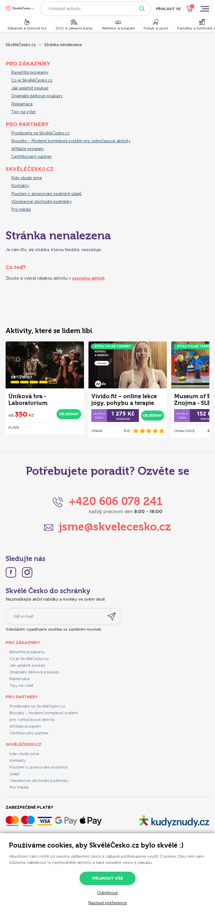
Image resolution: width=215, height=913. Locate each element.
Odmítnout (107, 893)
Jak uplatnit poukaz (29, 88)
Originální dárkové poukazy (37, 96)
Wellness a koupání (118, 28)
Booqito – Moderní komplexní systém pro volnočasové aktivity (70, 141)
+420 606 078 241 (115, 501)
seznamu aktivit (88, 278)
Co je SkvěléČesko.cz (31, 80)
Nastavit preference (107, 903)
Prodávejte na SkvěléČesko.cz (40, 133)
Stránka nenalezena (63, 45)
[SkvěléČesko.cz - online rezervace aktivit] (20, 8)
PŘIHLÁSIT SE (168, 9)
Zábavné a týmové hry (26, 28)
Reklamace (22, 104)
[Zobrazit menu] (204, 9)
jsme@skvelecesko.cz (115, 526)
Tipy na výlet (23, 112)
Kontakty (20, 185)
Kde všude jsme (26, 178)
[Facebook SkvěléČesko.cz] (11, 572)
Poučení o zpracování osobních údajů (46, 194)
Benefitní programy (29, 72)
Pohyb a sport (156, 28)
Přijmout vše (107, 878)
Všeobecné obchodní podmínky (41, 201)
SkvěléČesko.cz (21, 45)
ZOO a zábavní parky (74, 28)
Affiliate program (27, 149)
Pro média (21, 209)
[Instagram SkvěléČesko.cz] (27, 572)
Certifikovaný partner (31, 156)
